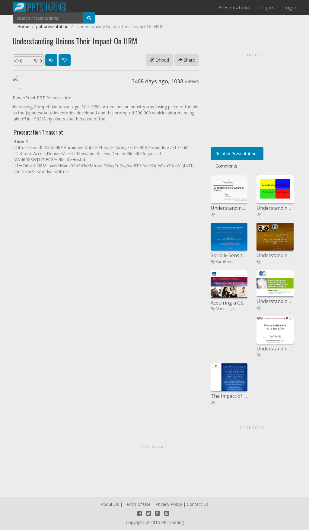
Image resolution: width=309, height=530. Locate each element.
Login (289, 7)
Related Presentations (237, 153)
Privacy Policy (168, 504)
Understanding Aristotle (275, 255)
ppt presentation (52, 26)
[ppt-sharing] (39, 6)
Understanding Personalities (275, 208)
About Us (110, 504)
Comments (226, 166)
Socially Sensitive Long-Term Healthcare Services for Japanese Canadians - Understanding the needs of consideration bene (229, 255)
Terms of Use (137, 504)
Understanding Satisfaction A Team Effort (275, 348)
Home (23, 26)
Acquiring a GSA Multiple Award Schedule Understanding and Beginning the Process (229, 302)
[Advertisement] (252, 98)
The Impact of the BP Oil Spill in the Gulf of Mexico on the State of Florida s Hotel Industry (229, 396)
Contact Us (198, 504)
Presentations (234, 7)
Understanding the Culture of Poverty (229, 208)
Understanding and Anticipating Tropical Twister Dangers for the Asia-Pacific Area (275, 301)
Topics (266, 7)
